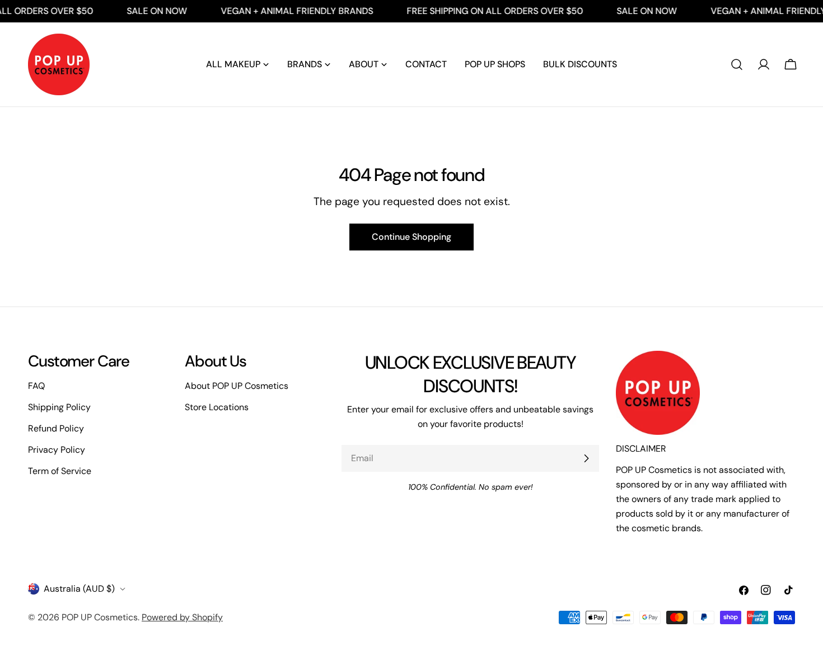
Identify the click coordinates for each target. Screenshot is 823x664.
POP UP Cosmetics (100, 617)
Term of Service (59, 471)
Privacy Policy (56, 450)
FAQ (36, 386)
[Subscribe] (586, 458)
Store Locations (217, 407)
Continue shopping (411, 237)
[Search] (737, 64)
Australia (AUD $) (79, 589)
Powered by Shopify (182, 617)
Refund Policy (56, 428)
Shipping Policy (59, 407)
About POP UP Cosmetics (236, 386)
